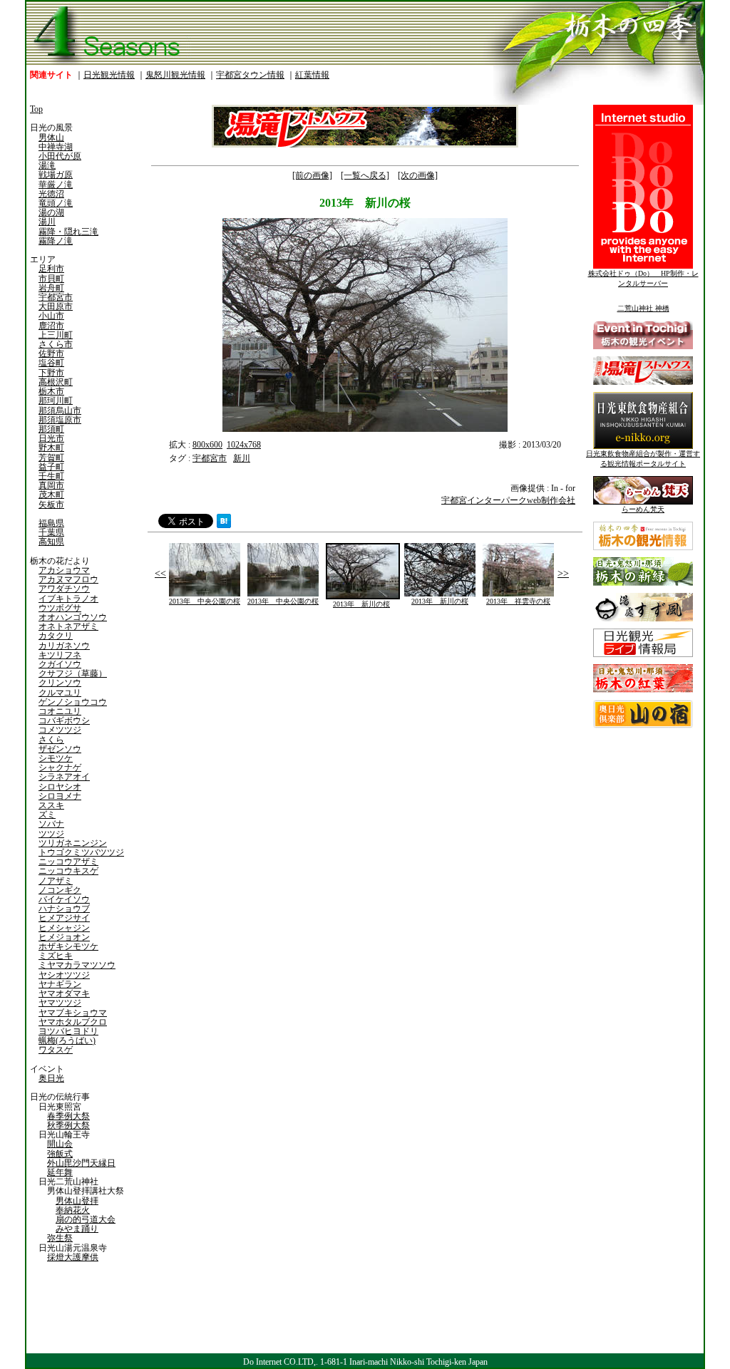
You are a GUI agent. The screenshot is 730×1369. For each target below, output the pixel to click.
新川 (241, 458)
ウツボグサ (59, 608)
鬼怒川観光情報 (175, 75)
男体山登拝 (77, 1201)
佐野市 (51, 353)
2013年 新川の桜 (361, 604)
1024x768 (244, 445)
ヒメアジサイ (64, 918)
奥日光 (51, 1078)
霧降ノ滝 (55, 241)
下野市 (51, 373)
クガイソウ (59, 664)
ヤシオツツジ (64, 975)
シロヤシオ (59, 787)
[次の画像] (418, 175)
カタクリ (55, 636)
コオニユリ (59, 711)
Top (36, 109)
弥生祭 (60, 1238)
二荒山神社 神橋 (643, 308)
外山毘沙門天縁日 (81, 1163)
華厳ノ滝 (55, 185)
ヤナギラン (59, 984)
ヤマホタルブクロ (72, 1022)
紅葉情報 (312, 75)
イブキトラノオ (68, 599)
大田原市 (55, 306)
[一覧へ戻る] (365, 175)
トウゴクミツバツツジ (81, 852)
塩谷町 (51, 363)
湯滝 (47, 165)
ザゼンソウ (59, 749)
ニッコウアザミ (68, 862)
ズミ (47, 815)
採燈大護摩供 (72, 1257)
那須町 (51, 429)
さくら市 (55, 344)
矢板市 (51, 505)
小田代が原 (59, 156)
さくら (51, 740)
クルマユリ (59, 693)
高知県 (51, 542)
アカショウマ (64, 570)
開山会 (60, 1144)
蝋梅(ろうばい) (67, 1040)
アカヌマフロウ (68, 579)
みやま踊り (77, 1229)
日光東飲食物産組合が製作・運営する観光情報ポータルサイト (643, 458)
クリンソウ (59, 683)
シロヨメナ (59, 796)
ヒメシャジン (64, 928)
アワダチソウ (64, 589)
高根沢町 (55, 382)
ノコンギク (59, 890)
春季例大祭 (68, 1116)
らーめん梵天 (643, 509)
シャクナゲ (59, 768)
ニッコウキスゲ (68, 871)
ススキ (51, 805)
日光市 (51, 438)
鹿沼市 (51, 326)
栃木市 (51, 391)
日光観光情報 (109, 75)
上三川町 (55, 335)
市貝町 (51, 279)
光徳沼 (51, 194)
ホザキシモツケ (68, 946)
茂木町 (51, 495)
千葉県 (51, 532)
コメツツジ (59, 730)
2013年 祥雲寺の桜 (518, 601)
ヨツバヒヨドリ (68, 1031)
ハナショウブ (64, 909)
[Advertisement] (254, 735)
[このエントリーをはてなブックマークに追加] (224, 525)
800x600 (207, 445)
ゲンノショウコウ (72, 702)
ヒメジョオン (64, 937)
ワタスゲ (55, 1050)
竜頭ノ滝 (55, 203)
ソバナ (51, 824)
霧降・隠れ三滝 (68, 232)
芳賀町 (51, 458)
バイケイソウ (64, 899)
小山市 (51, 316)
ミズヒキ (55, 956)
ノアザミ (55, 881)
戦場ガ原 (55, 175)
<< (160, 573)
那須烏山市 (59, 410)
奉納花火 (73, 1210)
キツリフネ (59, 655)
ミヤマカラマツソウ (76, 965)
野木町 (51, 448)
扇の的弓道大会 (85, 1219)
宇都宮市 (55, 297)
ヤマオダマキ (64, 993)
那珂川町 (55, 400)
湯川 (47, 222)
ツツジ (51, 834)
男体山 (51, 138)
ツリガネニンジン (72, 843)
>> (563, 573)
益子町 (51, 467)
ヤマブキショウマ (72, 1013)
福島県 (51, 523)
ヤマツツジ (59, 1003)
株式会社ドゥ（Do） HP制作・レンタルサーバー (643, 278)
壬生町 (51, 476)
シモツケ (55, 758)
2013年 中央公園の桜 (204, 601)
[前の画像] (312, 175)
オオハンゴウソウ (72, 617)
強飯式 (60, 1154)
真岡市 (51, 485)
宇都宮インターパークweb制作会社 (508, 500)
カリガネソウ (64, 646)
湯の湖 (51, 212)
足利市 (51, 269)
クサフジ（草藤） (72, 673)
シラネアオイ (64, 777)
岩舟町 (51, 288)
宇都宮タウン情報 (250, 75)
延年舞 (60, 1172)
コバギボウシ (64, 720)
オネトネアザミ (68, 626)
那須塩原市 (59, 420)
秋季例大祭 (68, 1125)
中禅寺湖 (55, 147)
